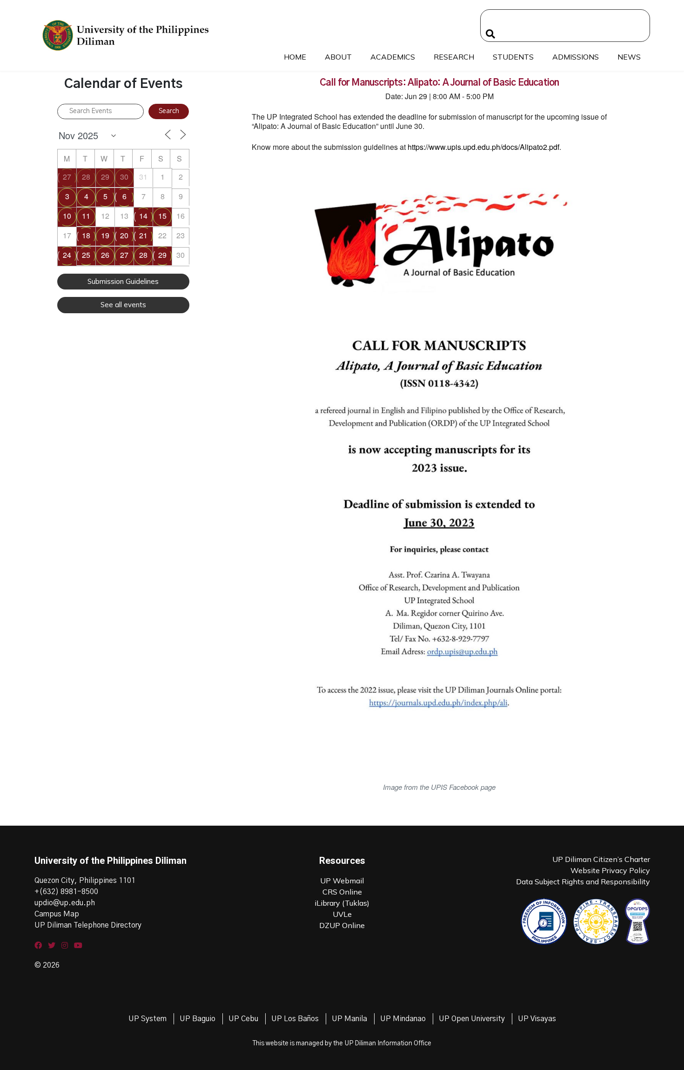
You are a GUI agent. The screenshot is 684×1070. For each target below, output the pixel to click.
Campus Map (56, 914)
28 (86, 176)
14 (143, 215)
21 (143, 235)
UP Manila (349, 1019)
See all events (123, 304)
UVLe (342, 914)
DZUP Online (342, 925)
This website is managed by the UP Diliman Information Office (342, 1043)
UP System (147, 1019)
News (629, 56)
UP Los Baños (295, 1019)
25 (86, 254)
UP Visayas (537, 1019)
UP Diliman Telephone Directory (87, 925)
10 (67, 215)
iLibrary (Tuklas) (342, 903)
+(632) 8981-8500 (66, 891)
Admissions (575, 56)
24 (67, 254)
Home (295, 56)
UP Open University (472, 1019)
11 (86, 215)
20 (124, 235)
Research (454, 56)
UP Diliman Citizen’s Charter (601, 859)
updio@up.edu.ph (64, 903)
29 (105, 176)
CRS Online (342, 891)
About (338, 56)
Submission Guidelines (123, 281)
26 (105, 254)
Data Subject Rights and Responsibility (583, 881)
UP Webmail (342, 880)
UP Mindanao (403, 1019)
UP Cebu (243, 1019)
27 (67, 176)
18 (86, 235)
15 (162, 215)
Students (513, 56)
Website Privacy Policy (610, 870)
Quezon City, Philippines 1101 (84, 880)
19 (105, 235)
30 (124, 176)
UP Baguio (197, 1019)
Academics (392, 56)
